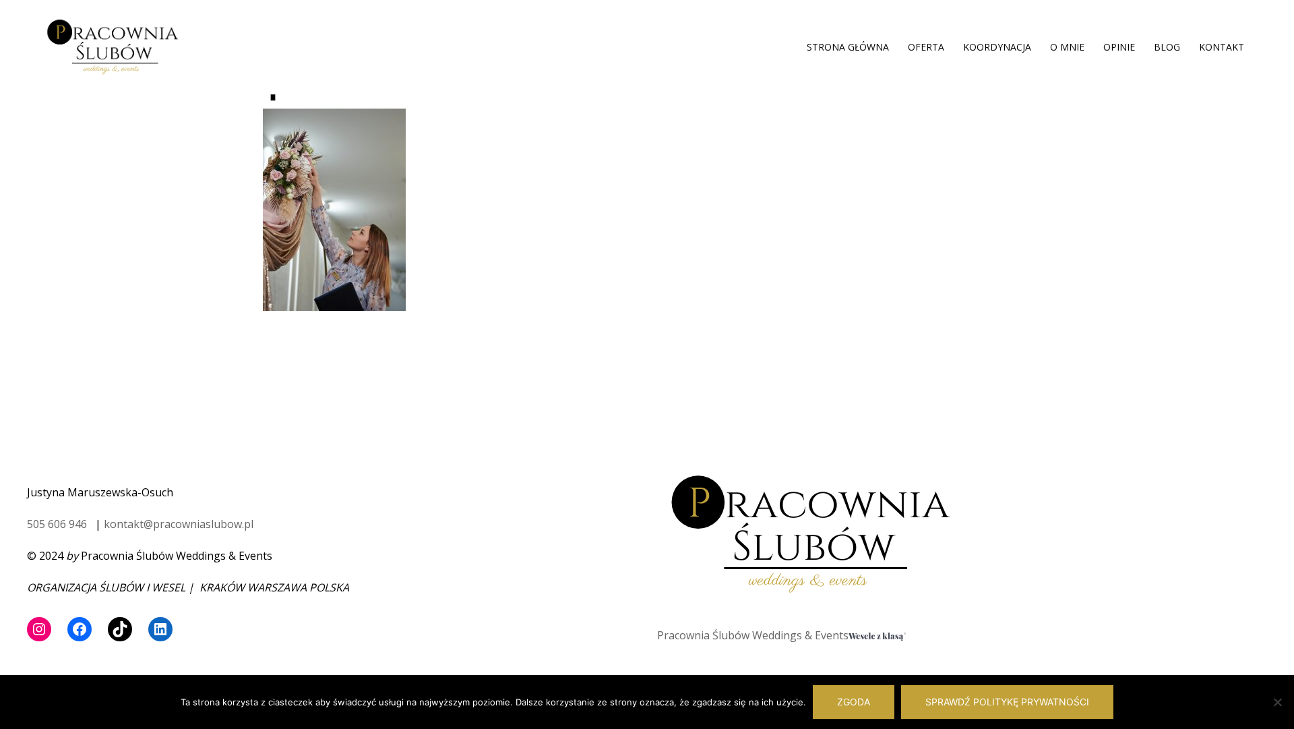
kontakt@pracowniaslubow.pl (178, 524)
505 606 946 (57, 524)
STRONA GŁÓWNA (848, 46)
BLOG (1167, 46)
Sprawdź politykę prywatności (1007, 701)
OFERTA (926, 46)
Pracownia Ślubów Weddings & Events (753, 635)
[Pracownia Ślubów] (112, 45)
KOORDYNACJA (997, 46)
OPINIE (1119, 46)
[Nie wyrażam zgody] (1277, 702)
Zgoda (853, 701)
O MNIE (1067, 46)
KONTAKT (1221, 46)
